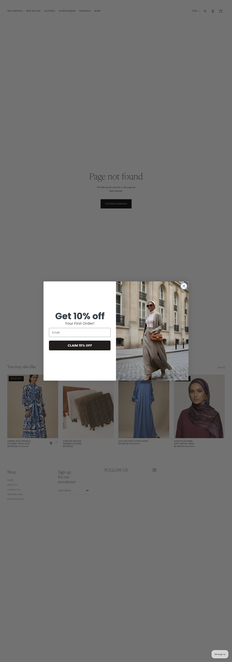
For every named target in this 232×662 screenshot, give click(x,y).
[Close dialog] (184, 286)
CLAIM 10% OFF (80, 345)
